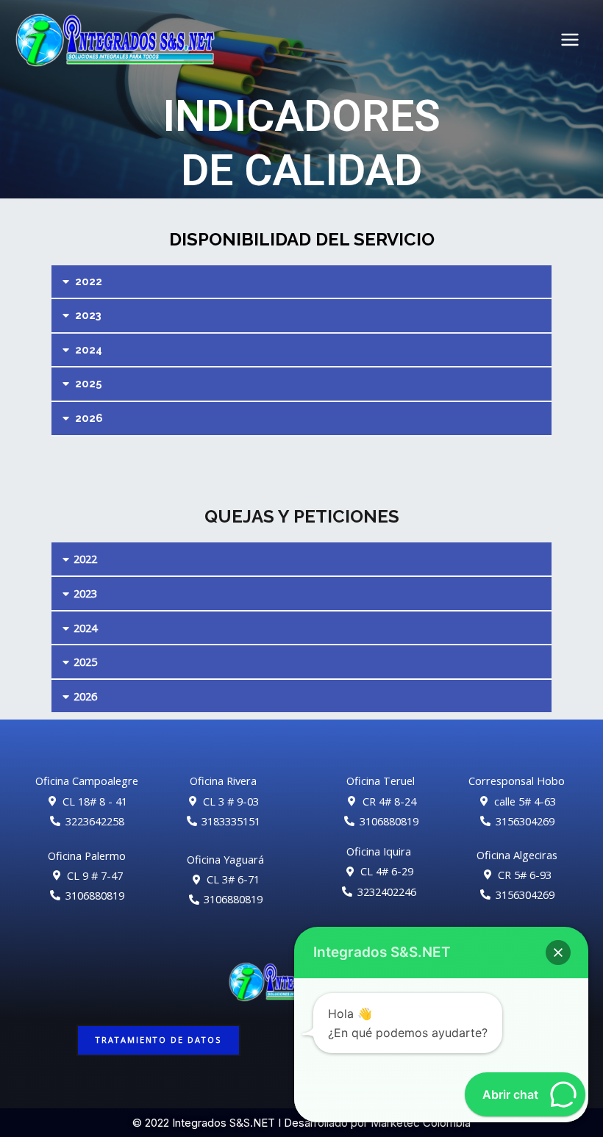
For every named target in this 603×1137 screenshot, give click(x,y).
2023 (88, 315)
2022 (88, 281)
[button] (301, 282)
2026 (89, 418)
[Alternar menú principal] (570, 39)
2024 (88, 349)
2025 (88, 383)
